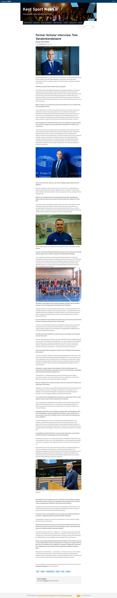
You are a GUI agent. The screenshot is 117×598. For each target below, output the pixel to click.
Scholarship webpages (41, 566)
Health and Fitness (57, 22)
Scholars (42, 571)
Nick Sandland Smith (41, 44)
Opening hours (73, 22)
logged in (46, 580)
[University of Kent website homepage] (6, 1)
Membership (36, 22)
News (38, 571)
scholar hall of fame (50, 571)
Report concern (87, 595)
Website (80, 22)
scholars (57, 571)
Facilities (66, 22)
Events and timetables (46, 22)
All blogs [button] (113, 1)
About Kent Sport (28, 22)
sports (63, 571)
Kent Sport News (38, 9)
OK (78, 596)
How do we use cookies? (66, 595)
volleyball (68, 571)
